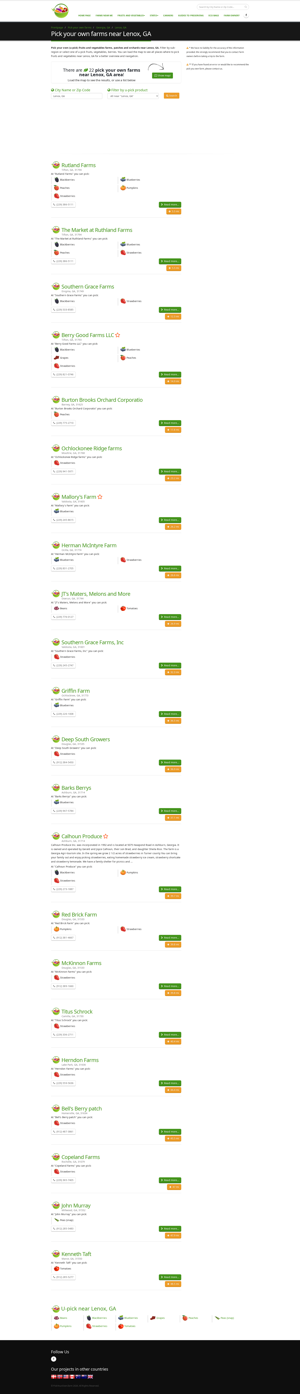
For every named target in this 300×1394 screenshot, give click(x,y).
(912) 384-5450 (64, 762)
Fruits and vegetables (131, 15)
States (153, 15)
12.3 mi (174, 316)
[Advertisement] (147, 125)
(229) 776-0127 (64, 616)
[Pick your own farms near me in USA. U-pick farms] (62, 10)
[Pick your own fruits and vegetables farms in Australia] (78, 1376)
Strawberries (99, 1326)
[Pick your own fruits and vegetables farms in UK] (90, 1376)
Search (172, 95)
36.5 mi (174, 720)
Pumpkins (66, 1326)
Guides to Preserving (191, 15)
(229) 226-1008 (64, 713)
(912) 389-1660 (64, 986)
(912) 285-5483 (64, 1228)
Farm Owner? (232, 15)
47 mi (175, 1186)
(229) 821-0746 (64, 374)
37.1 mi (174, 817)
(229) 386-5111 (64, 204)
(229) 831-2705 (64, 568)
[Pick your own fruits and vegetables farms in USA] (66, 1376)
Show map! (164, 75)
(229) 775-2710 (64, 422)
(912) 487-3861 (64, 1131)
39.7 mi (174, 895)
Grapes (160, 1318)
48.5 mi (174, 1283)
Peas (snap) (227, 1318)
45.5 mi (174, 1138)
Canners (168, 15)
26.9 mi (174, 623)
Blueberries (131, 1318)
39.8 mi (174, 944)
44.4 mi (174, 1089)
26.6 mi (174, 575)
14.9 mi (174, 381)
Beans (63, 1318)
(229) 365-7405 (64, 1180)
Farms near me (104, 15)
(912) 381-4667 (64, 937)
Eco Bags (214, 15)
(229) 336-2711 (64, 1034)
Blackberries (99, 1318)
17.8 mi (174, 429)
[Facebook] (246, 15)
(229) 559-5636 (64, 1083)
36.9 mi (174, 769)
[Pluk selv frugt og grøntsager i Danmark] (54, 1376)
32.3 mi (174, 672)
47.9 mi (174, 1235)
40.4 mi (174, 1041)
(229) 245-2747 (64, 665)
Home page (84, 15)
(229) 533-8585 (64, 309)
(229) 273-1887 (64, 889)
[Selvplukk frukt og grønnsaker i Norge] (60, 1376)
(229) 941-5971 (64, 471)
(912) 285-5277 (64, 1277)
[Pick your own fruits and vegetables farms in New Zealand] (84, 1376)
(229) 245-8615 (64, 519)
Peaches (193, 1318)
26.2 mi (174, 526)
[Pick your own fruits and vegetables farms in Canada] (72, 1376)
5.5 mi (175, 211)
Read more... (171, 204)
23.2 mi (174, 478)
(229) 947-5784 (64, 810)
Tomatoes (129, 1326)
